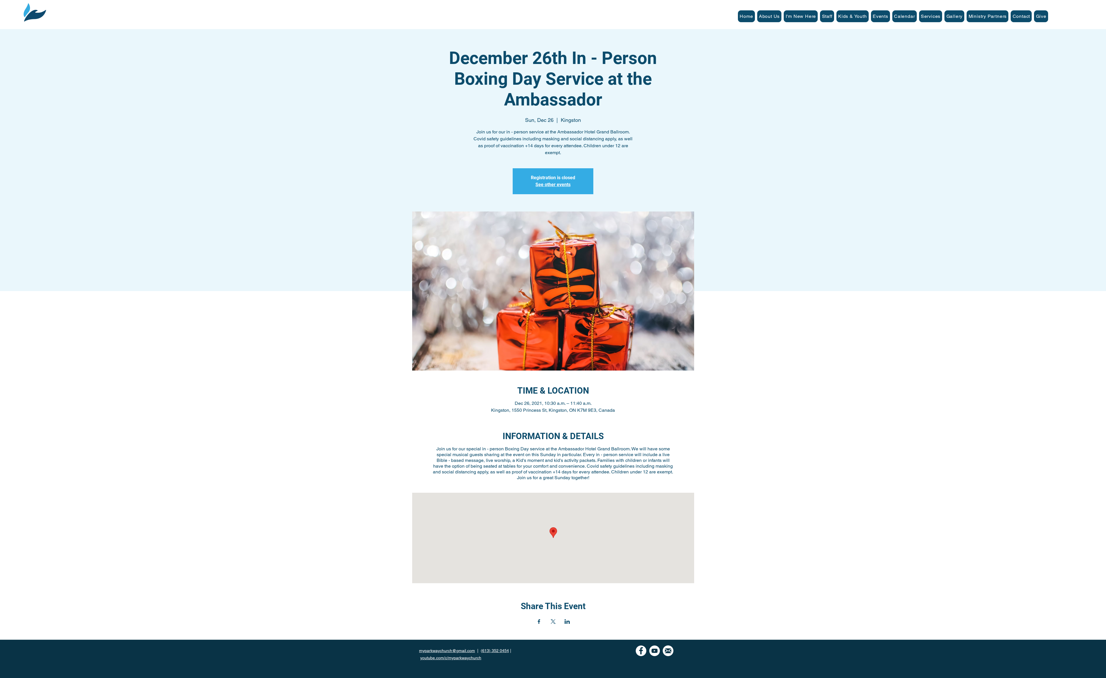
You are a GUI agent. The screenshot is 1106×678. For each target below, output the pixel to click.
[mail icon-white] (668, 650)
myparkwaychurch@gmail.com (447, 650)
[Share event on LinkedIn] (567, 621)
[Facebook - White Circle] (641, 650)
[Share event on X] (553, 621)
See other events (553, 184)
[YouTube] (654, 650)
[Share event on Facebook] (539, 621)
